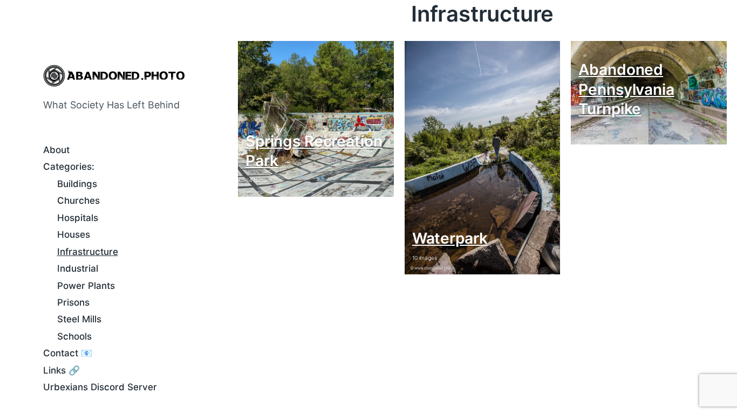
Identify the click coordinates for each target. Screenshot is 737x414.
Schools (74, 336)
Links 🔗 (61, 370)
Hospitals (77, 217)
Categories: (68, 166)
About (56, 149)
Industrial (77, 268)
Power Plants (86, 285)
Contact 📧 (67, 353)
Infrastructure (87, 251)
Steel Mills (79, 319)
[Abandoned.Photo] (114, 76)
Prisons (73, 302)
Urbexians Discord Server (100, 387)
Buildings (77, 183)
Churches (78, 200)
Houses (73, 234)
